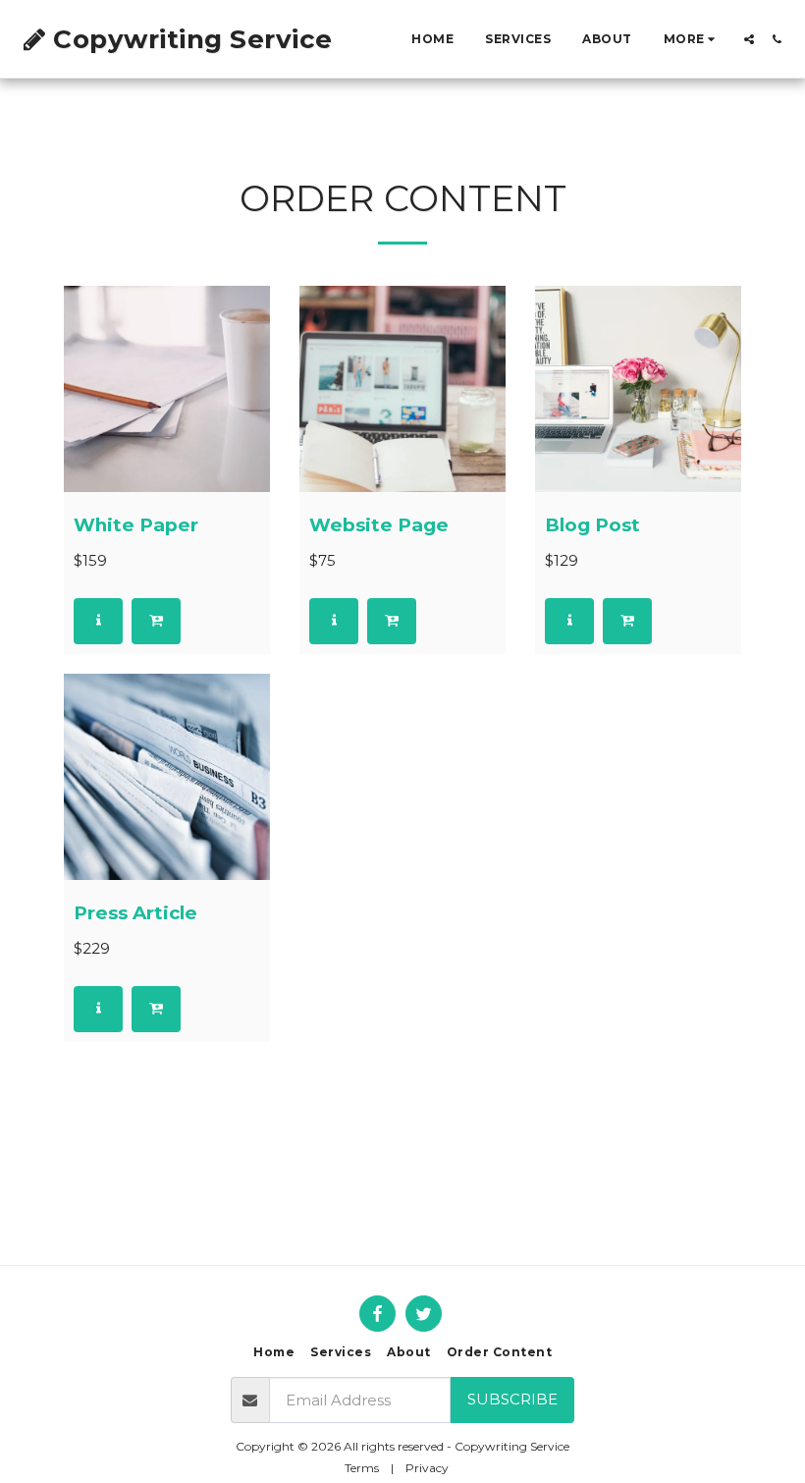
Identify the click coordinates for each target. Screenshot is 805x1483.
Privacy (427, 1467)
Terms (362, 1467)
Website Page (379, 525)
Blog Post (592, 525)
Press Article (135, 913)
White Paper (136, 525)
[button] (749, 39)
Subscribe (512, 1399)
